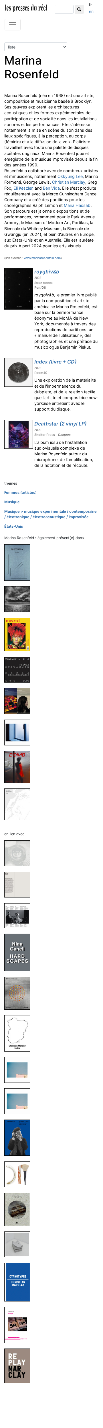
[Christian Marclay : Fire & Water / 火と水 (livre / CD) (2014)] (19, 1209)
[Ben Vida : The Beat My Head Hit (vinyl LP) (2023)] (19, 915)
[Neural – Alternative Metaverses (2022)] (19, 634)
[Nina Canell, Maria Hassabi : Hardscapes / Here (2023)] (19, 952)
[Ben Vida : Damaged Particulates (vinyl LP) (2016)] (19, 1174)
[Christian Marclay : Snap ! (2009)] (19, 1325)
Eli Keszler (22, 188)
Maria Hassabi (77, 205)
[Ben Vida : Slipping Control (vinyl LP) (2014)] (19, 1244)
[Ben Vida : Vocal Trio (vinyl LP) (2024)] (19, 884)
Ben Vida (51, 188)
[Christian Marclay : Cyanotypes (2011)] (19, 1282)
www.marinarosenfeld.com (42, 258)
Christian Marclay (68, 182)
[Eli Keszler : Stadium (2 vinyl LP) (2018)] (19, 1101)
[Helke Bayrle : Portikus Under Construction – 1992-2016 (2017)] (19, 1137)
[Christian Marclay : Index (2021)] (19, 1033)
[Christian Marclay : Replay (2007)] (19, 1365)
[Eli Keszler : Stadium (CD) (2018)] (19, 1070)
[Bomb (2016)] (19, 766)
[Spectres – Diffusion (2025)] (19, 562)
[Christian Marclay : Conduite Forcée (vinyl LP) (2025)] (19, 853)
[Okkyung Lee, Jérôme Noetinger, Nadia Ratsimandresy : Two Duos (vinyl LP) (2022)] (19, 669)
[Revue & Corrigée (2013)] (19, 804)
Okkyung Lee (70, 176)
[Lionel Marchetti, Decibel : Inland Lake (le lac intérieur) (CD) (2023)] (19, 599)
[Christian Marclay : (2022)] (19, 993)
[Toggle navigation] (13, 24)
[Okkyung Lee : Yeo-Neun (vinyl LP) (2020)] (19, 732)
